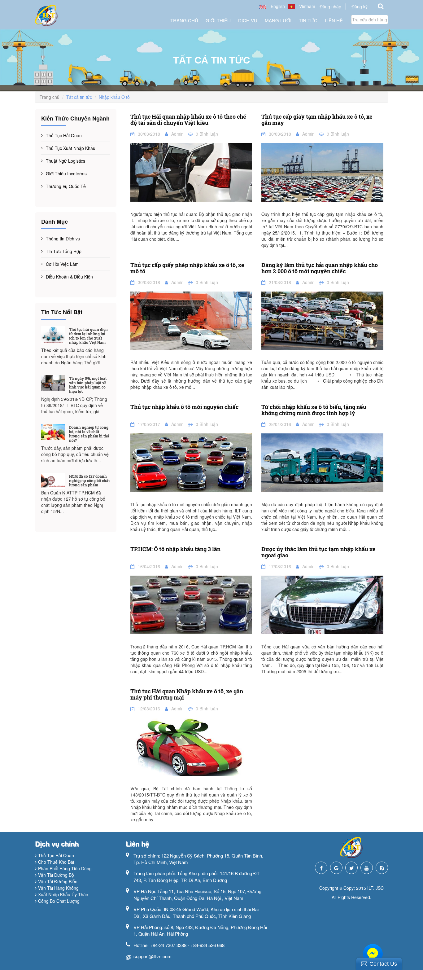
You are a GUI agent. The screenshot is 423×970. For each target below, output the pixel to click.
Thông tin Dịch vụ (63, 238)
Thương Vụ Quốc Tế (66, 186)
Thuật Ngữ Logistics (65, 161)
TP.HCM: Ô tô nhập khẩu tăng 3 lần (175, 549)
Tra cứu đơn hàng (369, 19)
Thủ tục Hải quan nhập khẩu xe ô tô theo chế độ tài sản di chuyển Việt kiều (188, 120)
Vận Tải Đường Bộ (56, 875)
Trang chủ (184, 20)
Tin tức (308, 20)
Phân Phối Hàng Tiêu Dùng (65, 868)
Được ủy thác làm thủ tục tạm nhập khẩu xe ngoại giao (318, 552)
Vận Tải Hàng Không (58, 888)
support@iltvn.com (152, 956)
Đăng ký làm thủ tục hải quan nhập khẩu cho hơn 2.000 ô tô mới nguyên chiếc (319, 268)
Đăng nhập (330, 6)
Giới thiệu (218, 20)
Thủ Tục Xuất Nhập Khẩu (70, 148)
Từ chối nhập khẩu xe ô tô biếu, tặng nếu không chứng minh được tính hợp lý (313, 410)
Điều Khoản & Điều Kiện (69, 277)
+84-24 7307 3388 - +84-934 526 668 (187, 945)
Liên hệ (334, 20)
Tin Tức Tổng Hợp (63, 251)
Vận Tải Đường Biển (57, 881)
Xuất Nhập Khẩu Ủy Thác (63, 894)
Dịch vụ (247, 20)
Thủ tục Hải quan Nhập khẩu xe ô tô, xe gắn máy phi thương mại (186, 694)
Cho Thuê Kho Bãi (56, 862)
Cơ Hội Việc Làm (62, 264)
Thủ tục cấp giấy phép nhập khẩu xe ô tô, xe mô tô (187, 268)
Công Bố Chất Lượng (59, 901)
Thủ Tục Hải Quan (64, 135)
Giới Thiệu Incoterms (66, 173)
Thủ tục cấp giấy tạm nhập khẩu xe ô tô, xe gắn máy (317, 120)
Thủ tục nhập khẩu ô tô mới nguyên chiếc (184, 407)
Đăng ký (359, 6)
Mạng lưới (278, 20)
